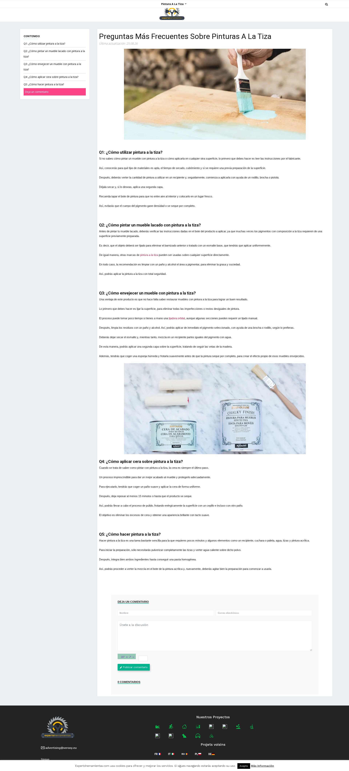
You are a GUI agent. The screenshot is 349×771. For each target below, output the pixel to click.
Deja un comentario (37, 91)
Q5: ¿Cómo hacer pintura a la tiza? (44, 84)
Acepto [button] (244, 766)
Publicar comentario (135, 667)
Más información (262, 766)
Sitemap (45, 759)
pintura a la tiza (149, 254)
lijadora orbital (177, 318)
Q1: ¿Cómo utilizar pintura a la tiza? (44, 43)
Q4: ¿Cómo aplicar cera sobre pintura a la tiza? (51, 77)
